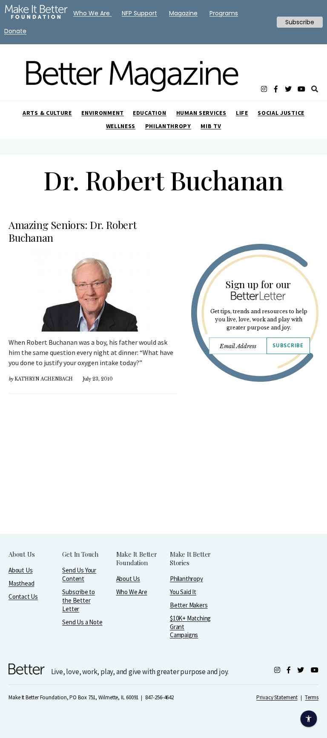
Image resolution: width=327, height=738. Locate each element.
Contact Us (23, 596)
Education (149, 113)
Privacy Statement (276, 697)
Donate (15, 31)
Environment (102, 113)
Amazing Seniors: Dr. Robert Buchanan (72, 231)
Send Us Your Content (79, 574)
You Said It (183, 592)
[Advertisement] (254, 480)
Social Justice (281, 113)
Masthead (21, 583)
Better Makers (188, 605)
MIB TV (211, 126)
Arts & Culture (47, 113)
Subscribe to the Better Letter (78, 600)
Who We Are (131, 592)
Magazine (183, 13)
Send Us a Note (82, 622)
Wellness (121, 126)
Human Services (201, 113)
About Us (20, 570)
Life (242, 113)
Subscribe (287, 345)
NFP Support (139, 13)
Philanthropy (168, 126)
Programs (223, 13)
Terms (311, 697)
